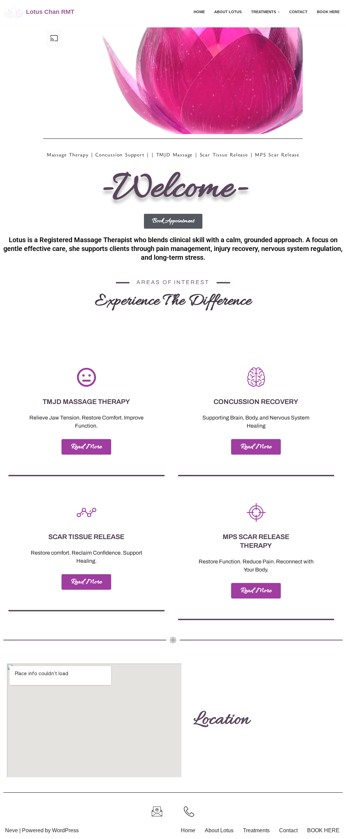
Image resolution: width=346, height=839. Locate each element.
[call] (189, 811)
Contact (298, 12)
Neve (11, 830)
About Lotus (228, 12)
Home (199, 12)
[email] (157, 811)
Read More (86, 447)
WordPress (65, 830)
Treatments (256, 830)
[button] (279, 12)
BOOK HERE (328, 12)
